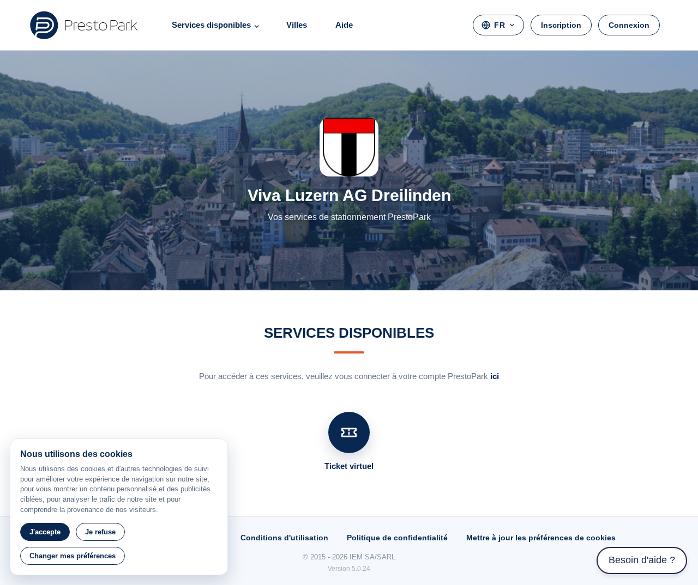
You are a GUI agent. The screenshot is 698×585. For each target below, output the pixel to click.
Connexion (629, 25)
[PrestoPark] (84, 25)
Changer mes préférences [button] (72, 556)
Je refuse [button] (100, 532)
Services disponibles (211, 24)
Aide (344, 24)
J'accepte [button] (45, 532)
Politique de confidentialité (397, 537)
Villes (296, 24)
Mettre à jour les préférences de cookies (541, 537)
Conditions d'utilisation (284, 537)
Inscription (561, 25)
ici (494, 376)
